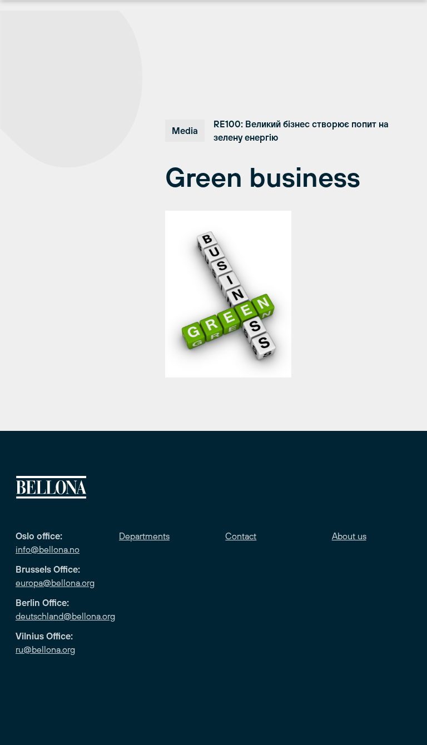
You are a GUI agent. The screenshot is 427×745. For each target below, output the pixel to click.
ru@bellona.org (45, 649)
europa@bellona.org (55, 583)
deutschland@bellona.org (65, 616)
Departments (144, 536)
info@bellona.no (48, 549)
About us (349, 536)
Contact (240, 536)
